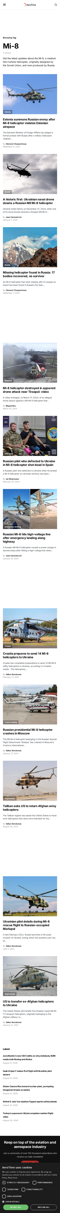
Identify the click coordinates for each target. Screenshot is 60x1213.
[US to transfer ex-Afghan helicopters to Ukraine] (30, 976)
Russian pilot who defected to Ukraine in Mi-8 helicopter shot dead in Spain (29, 463)
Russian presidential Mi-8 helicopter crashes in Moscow (28, 731)
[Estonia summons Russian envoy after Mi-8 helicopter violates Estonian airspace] (30, 94)
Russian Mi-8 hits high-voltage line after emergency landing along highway (26, 538)
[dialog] (30, 1188)
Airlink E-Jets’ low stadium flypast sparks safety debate (30, 1101)
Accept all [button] (15, 1207)
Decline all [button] (44, 1207)
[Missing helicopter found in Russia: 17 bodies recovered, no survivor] (30, 247)
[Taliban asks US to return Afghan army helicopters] (30, 781)
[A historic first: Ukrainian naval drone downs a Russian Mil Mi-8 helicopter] (30, 174)
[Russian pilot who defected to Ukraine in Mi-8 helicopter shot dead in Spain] (30, 436)
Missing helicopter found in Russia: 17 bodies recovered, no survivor (29, 274)
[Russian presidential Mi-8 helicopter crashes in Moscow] (30, 704)
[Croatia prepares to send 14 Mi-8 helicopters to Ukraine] (30, 628)
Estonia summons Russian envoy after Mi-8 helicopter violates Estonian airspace (29, 123)
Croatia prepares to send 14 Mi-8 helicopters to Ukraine (25, 655)
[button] (4, 4)
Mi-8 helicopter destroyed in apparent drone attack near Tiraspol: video (29, 390)
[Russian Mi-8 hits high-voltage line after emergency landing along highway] (30, 509)
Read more (12, 1177)
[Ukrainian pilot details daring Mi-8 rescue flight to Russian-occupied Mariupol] (30, 896)
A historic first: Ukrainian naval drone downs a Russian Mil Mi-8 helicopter (28, 201)
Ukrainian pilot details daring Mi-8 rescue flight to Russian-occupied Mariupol (26, 925)
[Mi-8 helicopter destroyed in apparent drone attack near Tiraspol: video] (30, 363)
